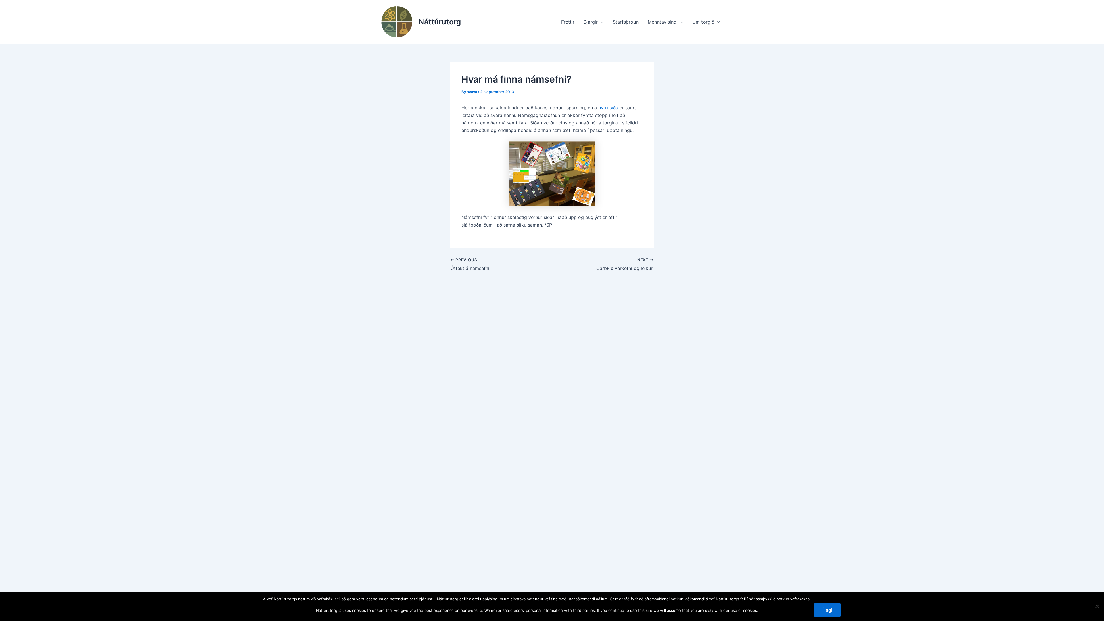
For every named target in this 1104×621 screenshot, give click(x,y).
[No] (1097, 606)
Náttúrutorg (440, 21)
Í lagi (827, 610)
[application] (600, 21)
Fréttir (567, 22)
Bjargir (591, 22)
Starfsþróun (626, 22)
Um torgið (703, 22)
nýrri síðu (608, 107)
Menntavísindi (663, 22)
